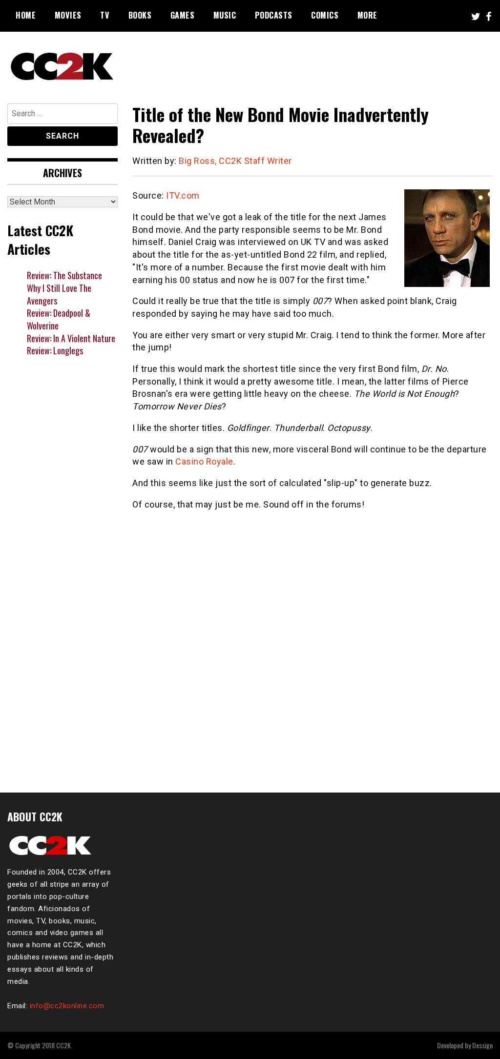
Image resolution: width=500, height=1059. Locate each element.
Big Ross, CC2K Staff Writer (235, 161)
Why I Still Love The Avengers (59, 294)
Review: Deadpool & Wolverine (58, 319)
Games (182, 15)
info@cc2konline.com (67, 1005)
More (367, 15)
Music (224, 15)
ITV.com (183, 195)
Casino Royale (204, 461)
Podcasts (273, 15)
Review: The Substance (64, 275)
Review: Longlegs (55, 350)
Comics (324, 15)
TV (104, 15)
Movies (68, 15)
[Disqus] (312, 646)
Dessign (482, 1045)
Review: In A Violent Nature (71, 338)
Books (140, 15)
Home (26, 15)
